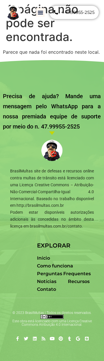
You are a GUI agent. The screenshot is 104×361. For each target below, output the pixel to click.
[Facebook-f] (17, 338)
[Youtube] (52, 338)
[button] (40, 12)
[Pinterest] (61, 338)
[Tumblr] (69, 338)
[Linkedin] (35, 338)
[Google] (78, 338)
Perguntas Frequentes (64, 273)
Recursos (79, 281)
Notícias (46, 281)
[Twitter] (26, 338)
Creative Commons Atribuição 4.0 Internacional (57, 323)
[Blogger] (87, 338)
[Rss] (43, 338)
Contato (46, 289)
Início (43, 258)
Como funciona (55, 266)
